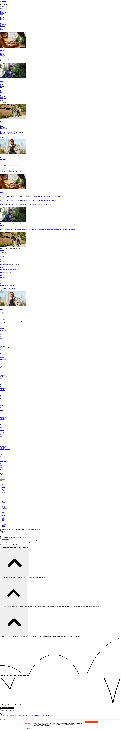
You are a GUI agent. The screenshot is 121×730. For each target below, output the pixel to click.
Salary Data (10, 134)
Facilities (1, 713)
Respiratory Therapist (3, 58)
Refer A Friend (8, 710)
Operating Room (2, 16)
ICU (1, 11)
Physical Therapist (3, 25)
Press (5, 710)
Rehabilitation (2, 19)
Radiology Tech (2, 26)
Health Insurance (2, 127)
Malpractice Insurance (3, 128)
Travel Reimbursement (3, 129)
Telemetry (1, 89)
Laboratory (2, 23)
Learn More (2, 60)
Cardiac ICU (2, 8)
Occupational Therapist (3, 24)
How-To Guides (8, 133)
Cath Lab (1, 9)
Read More (2, 50)
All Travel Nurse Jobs (3, 7)
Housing (9, 135)
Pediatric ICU (2, 17)
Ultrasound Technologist (54, 715)
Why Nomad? (2, 710)
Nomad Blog (10, 130)
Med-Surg (1, 14)
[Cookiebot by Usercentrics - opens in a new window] (28, 728)
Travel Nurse (2, 715)
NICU (1, 87)
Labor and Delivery (3, 12)
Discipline (2, 474)
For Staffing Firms (3, 157)
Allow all (91, 722)
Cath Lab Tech (2, 22)
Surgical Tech (2, 28)
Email (1, 473)
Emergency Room (3, 10)
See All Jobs (2, 6)
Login (7, 157)
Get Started (8, 131)
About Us (12, 710)
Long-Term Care (2, 13)
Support (4, 125)
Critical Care (2, 84)
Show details (36, 728)
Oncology (1, 85)
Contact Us (3, 124)
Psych (1, 18)
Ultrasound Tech (2, 29)
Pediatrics (1, 94)
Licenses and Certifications (12, 132)
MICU (1, 15)
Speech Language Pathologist (4, 27)
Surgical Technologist (47, 715)
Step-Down (2, 20)
